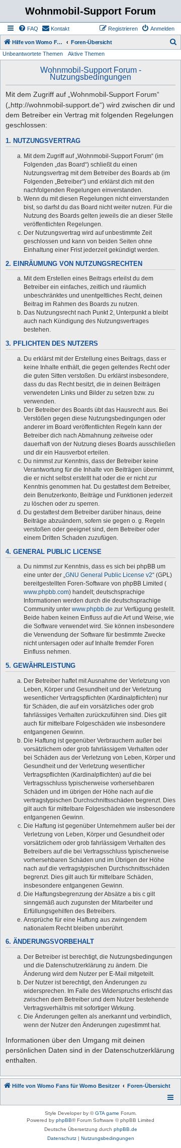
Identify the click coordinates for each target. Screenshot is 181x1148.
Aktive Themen (86, 54)
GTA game (107, 1113)
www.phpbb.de (92, 609)
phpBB (64, 1120)
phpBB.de (125, 1129)
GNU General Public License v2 (108, 575)
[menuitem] (28, 29)
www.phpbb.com (46, 592)
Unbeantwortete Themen (33, 54)
